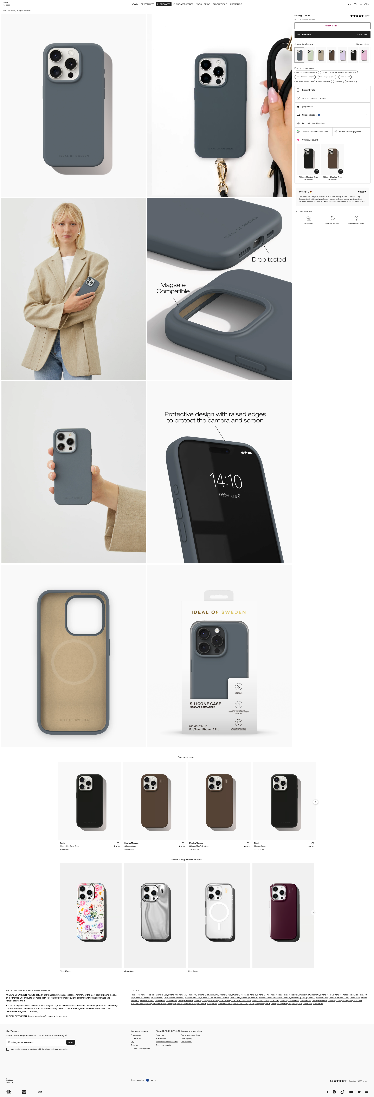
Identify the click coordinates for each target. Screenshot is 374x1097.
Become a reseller (163, 1045)
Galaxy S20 (212, 1004)
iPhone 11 (245, 998)
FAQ (132, 1042)
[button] (349, 1081)
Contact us (136, 1038)
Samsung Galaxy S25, (203, 1001)
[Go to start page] (7, 4)
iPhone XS (253, 998)
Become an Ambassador (167, 1042)
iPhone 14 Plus (326, 995)
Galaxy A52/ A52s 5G (156, 1004)
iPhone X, (286, 998)
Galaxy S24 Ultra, (271, 1001)
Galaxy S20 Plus (225, 1004)
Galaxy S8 (307, 1004)
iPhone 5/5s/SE (147, 1001)
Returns (134, 1045)
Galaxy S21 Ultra (198, 1004)
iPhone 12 (180, 998)
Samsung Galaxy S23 (289, 1001)
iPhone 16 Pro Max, (240, 995)
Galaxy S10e (276, 1004)
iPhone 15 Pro (263, 995)
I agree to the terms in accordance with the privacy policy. (39, 1049)
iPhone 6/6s (355, 998)
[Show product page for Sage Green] (310, 55)
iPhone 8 (311, 998)
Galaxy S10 (254, 1004)
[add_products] (316, 171)
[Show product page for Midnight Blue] (299, 55)
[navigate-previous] (315, 802)
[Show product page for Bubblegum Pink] (364, 55)
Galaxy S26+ (171, 1001)
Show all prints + (363, 44)
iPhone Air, (172, 995)
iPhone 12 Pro (169, 998)
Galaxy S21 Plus (184, 1004)
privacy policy (61, 1049)
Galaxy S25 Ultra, (233, 1001)
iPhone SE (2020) (299, 998)
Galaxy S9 (286, 1004)
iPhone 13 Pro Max (142, 998)
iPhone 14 (303, 995)
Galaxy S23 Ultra (319, 1001)
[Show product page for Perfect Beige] (321, 55)
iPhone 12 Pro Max (192, 998)
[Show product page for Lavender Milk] (342, 55)
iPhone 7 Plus (343, 998)
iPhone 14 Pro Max (341, 995)
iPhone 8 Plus (322, 998)
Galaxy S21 (171, 1004)
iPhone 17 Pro (145, 995)
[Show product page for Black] (353, 55)
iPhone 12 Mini (207, 998)
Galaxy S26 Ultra (185, 1001)
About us (160, 1035)
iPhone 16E (192, 995)
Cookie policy (186, 1042)
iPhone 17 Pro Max (159, 995)
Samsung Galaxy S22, (337, 1001)
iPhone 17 (135, 995)
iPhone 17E (182, 995)
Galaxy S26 (160, 1001)
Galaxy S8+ (318, 1004)
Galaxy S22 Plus (354, 1001)
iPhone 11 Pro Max (221, 998)
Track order (136, 1035)
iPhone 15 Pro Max (290, 995)
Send (70, 1042)
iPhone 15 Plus (276, 995)
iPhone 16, (202, 995)
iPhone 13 (354, 995)
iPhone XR (277, 998)
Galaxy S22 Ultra (138, 1004)
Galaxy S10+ (264, 1004)
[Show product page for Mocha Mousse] (331, 55)
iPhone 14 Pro (313, 995)
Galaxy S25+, (219, 1001)
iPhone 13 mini (157, 998)
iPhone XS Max (265, 998)
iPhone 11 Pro (235, 998)
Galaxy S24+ (257, 1001)
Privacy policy (186, 1038)
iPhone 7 (332, 998)
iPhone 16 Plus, (225, 995)
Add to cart (332, 35)
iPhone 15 (252, 995)
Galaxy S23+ (305, 1001)
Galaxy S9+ (297, 1004)
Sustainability (162, 1038)
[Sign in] (349, 4)
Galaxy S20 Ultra (240, 1004)
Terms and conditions (190, 1035)
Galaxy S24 (246, 1001)
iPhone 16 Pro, (213, 995)
